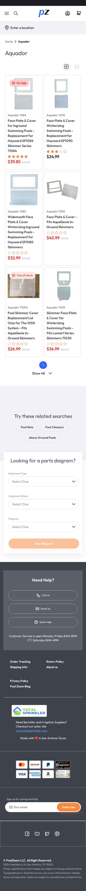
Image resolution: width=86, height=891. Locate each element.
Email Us (45, 608)
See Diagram (44, 543)
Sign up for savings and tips (22, 799)
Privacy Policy (19, 681)
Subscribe (68, 807)
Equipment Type (18, 473)
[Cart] (80, 13)
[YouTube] (37, 833)
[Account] (67, 13)
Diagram (14, 518)
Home (9, 41)
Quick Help (45, 622)
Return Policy (55, 661)
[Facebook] (27, 833)
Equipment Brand (18, 496)
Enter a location (22, 28)
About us (52, 667)
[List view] (77, 66)
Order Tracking (20, 661)
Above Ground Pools (42, 438)
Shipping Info (18, 667)
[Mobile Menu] (7, 13)
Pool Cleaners (54, 427)
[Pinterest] (57, 833)
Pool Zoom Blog (20, 686)
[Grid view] (66, 66)
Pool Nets (27, 427)
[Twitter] (47, 833)
